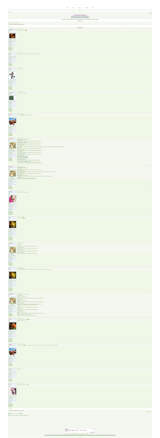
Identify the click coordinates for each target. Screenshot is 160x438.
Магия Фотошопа (11, 24)
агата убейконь (11, 92)
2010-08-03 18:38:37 (22, 67)
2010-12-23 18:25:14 (22, 113)
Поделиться (18, 52)
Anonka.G (10, 53)
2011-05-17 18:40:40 (22, 267)
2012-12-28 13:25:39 (22, 383)
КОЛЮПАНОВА (11, 29)
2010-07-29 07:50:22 (22, 52)
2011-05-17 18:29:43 (22, 242)
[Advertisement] (11, 417)
